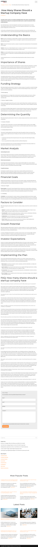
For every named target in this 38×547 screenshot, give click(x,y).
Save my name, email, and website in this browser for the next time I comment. (16, 423)
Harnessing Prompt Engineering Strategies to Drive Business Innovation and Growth (15, 450)
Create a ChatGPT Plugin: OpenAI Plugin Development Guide (11, 448)
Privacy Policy (18, 545)
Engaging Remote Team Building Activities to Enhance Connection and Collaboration (9, 480)
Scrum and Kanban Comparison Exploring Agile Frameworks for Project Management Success (28, 492)
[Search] (36, 438)
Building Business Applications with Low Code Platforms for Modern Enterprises (14, 446)
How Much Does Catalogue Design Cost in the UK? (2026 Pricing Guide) (13, 445)
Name (3, 397)
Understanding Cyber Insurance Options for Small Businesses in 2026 (9, 492)
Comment (4, 410)
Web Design (3, 466)
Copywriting (3, 460)
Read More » (13, 487)
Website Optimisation (4, 467)
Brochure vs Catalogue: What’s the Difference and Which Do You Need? (13, 443)
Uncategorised (3, 15)
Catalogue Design (4, 455)
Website (3, 406)
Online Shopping (3, 462)
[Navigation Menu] (36, 2)
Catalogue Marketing (4, 457)
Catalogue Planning (4, 459)
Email (3, 402)
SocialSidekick (3, 464)
